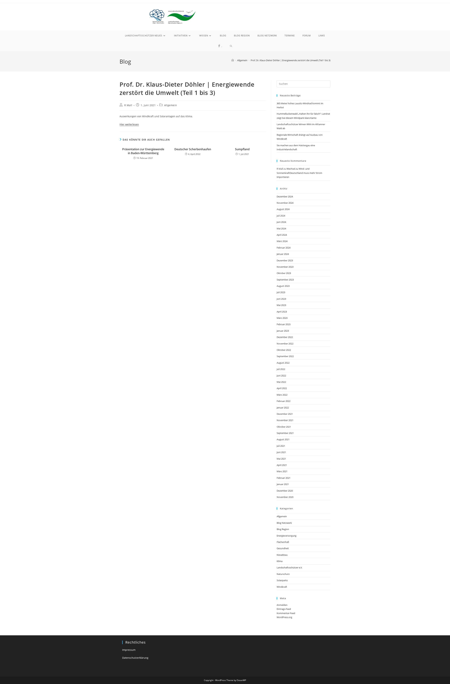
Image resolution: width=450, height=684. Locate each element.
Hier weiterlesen (129, 124)
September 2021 (285, 433)
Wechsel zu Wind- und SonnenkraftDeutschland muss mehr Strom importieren (299, 173)
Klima (279, 561)
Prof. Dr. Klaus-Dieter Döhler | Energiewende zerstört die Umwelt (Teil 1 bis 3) (290, 60)
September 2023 (285, 279)
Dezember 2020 (285, 490)
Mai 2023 (281, 305)
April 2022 (282, 388)
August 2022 (283, 362)
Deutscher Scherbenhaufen (192, 149)
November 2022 (285, 343)
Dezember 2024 (285, 196)
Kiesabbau (282, 554)
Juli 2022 (281, 369)
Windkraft (282, 586)
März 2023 (282, 318)
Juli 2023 (281, 292)
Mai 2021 (281, 458)
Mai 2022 (281, 381)
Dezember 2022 (285, 337)
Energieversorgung (286, 535)
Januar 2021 (283, 484)
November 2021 (285, 420)
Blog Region (283, 529)
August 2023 (283, 286)
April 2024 (282, 234)
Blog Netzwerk (284, 522)
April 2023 (282, 311)
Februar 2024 (283, 247)
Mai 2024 (281, 228)
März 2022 (282, 394)
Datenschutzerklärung (135, 657)
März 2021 (282, 471)
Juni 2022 (281, 375)
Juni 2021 (281, 452)
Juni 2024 (281, 222)
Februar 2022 (283, 401)
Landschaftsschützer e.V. (289, 567)
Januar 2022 (283, 407)
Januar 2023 (283, 330)
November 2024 (285, 202)
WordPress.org (284, 617)
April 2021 (282, 465)
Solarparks (282, 580)
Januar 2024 (283, 254)
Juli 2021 (281, 445)
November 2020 (285, 497)
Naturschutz (283, 574)
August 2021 (283, 439)
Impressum (129, 649)
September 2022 (285, 356)
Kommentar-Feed (286, 613)
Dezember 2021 (285, 413)
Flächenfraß (283, 542)
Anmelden (282, 604)
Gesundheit (283, 548)
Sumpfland (242, 149)
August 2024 (283, 209)
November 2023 (285, 266)
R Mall (128, 105)
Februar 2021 (283, 477)
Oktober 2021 (284, 426)
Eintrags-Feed (284, 609)
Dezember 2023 (285, 260)
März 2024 (282, 241)
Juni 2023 (281, 298)
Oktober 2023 (284, 273)
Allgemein (170, 105)
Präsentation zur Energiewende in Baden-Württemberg (143, 151)
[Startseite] (233, 60)
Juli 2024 (281, 215)
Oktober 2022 (284, 349)
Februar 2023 (283, 324)
